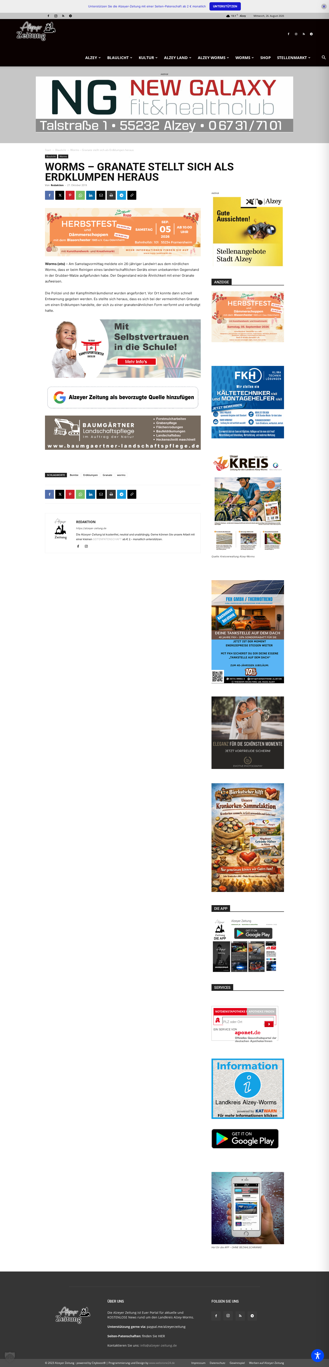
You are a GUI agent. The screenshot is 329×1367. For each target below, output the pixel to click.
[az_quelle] (123, 396)
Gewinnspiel (237, 1363)
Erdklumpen (90, 475)
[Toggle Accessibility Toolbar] (318, 1356)
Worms (242, 57)
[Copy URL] (131, 195)
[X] (59, 195)
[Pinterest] (70, 195)
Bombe (74, 475)
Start (48, 150)
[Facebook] (48, 16)
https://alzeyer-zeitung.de (91, 528)
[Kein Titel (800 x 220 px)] (123, 229)
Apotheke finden (261, 1011)
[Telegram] (70, 16)
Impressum (198, 1363)
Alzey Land (176, 57)
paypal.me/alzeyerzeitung (166, 1327)
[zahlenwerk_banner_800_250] (123, 343)
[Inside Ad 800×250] (123, 466)
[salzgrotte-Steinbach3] (164, 104)
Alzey (91, 57)
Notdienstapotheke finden (235, 1011)
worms (121, 475)
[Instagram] (55, 16)
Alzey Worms (211, 57)
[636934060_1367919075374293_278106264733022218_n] (248, 267)
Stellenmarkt (292, 57)
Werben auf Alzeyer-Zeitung (266, 1363)
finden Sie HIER (153, 1336)
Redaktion (57, 185)
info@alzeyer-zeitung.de (158, 1345)
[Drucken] (111, 195)
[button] (323, 58)
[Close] (324, 6)
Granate (107, 475)
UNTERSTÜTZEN (225, 6)
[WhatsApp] (80, 195)
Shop (265, 57)
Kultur (146, 57)
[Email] (100, 195)
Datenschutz (217, 1363)
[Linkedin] (90, 195)
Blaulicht (118, 57)
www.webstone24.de (162, 1363)
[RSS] (63, 16)
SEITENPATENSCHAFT (107, 539)
